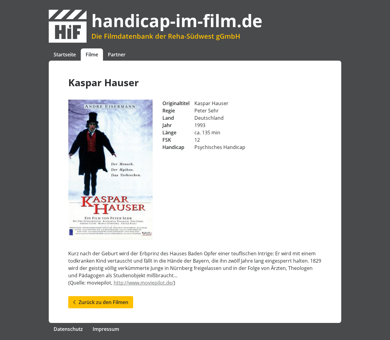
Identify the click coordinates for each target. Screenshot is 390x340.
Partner (117, 54)
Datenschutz (68, 329)
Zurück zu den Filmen (102, 302)
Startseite (65, 54)
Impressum (106, 329)
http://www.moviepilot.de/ (144, 282)
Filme (92, 54)
